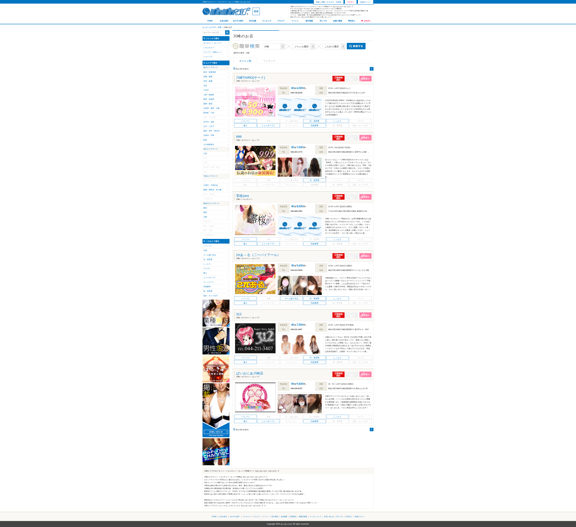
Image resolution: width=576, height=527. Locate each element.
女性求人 (367, 21)
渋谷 (205, 86)
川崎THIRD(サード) (250, 77)
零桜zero (242, 196)
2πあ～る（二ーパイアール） (258, 255)
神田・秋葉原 (208, 99)
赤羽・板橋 (207, 81)
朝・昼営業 (207, 291)
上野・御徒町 (208, 95)
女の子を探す (238, 21)
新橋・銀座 (207, 104)
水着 (205, 250)
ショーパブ (207, 57)
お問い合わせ (329, 516)
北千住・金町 (208, 122)
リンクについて (315, 516)
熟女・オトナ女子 (210, 296)
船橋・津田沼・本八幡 (212, 190)
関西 (323, 2)
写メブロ (323, 21)
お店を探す (224, 21)
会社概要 (284, 516)
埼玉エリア (207, 149)
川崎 (205, 217)
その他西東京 (208, 144)
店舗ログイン (365, 2)
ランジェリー (208, 282)
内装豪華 (207, 287)
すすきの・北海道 (334, 2)
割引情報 (309, 21)
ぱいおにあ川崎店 (249, 373)
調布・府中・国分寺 (211, 131)
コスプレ (207, 268)
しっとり (207, 264)
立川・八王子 (208, 126)
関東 (318, 2)
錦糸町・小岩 (208, 113)
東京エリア (207, 67)
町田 (205, 140)
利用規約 (293, 516)
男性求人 (351, 21)
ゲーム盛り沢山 (209, 255)
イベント (295, 21)
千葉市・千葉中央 (210, 185)
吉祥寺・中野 (208, 135)
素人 (205, 273)
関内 (205, 212)
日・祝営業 (207, 259)
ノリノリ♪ (207, 246)
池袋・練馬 (207, 77)
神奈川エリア (208, 203)
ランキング (266, 21)
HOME (210, 21)
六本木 (206, 90)
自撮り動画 (337, 21)
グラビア (281, 21)
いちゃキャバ (208, 48)
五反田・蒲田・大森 (211, 108)
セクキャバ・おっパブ (212, 43)
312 (239, 314)
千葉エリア (207, 176)
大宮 (205, 153)
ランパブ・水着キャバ (212, 52)
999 (239, 136)
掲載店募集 (303, 516)
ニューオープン (209, 278)
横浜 (205, 208)
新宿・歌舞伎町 (209, 72)
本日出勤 (252, 21)
